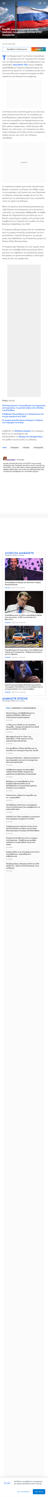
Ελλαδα (7, 587)
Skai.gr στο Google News (31, 437)
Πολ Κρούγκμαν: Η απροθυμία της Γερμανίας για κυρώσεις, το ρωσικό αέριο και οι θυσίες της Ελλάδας (23, 408)
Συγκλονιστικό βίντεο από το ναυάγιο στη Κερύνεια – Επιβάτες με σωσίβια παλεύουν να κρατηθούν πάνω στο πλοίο (21, 841)
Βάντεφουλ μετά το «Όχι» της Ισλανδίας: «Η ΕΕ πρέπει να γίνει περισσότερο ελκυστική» (19, 739)
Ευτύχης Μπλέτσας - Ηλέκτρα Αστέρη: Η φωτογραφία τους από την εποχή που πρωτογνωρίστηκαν (23, 760)
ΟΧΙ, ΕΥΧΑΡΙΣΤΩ (23, 1492)
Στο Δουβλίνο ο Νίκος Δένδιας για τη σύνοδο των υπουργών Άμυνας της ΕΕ (22, 749)
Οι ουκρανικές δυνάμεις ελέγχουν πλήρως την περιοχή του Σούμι (22, 421)
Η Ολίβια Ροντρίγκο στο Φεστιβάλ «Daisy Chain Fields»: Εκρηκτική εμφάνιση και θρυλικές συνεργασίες (21, 772)
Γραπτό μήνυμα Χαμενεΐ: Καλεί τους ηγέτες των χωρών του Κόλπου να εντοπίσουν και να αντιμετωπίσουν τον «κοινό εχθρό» (24, 687)
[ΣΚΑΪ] (24, 3)
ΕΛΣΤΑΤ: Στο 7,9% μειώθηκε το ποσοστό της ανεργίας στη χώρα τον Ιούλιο (23, 818)
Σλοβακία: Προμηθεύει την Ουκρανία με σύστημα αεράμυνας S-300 (23, 415)
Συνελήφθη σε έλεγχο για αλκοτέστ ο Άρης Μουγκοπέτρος (23, 583)
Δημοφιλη (16, 708)
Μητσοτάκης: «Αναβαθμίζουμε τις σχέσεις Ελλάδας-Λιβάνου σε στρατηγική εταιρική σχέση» (20, 715)
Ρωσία (26, 447)
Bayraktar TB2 (20, 65)
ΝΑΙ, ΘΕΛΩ (39, 1492)
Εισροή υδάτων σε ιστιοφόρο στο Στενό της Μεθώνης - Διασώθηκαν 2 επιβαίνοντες (22, 854)
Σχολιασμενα (29, 708)
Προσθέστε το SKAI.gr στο (24, 49)
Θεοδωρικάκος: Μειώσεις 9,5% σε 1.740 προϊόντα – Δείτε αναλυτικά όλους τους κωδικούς (22, 866)
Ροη (8, 708)
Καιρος (39, 3)
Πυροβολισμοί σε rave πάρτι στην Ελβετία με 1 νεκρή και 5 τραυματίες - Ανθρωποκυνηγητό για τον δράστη (24, 652)
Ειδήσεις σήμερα (23, 431)
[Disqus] (24, 483)
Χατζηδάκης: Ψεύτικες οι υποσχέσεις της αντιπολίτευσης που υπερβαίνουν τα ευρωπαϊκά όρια (23, 807)
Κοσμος (8, 622)
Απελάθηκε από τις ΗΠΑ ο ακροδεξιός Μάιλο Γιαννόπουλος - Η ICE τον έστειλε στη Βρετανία (23, 617)
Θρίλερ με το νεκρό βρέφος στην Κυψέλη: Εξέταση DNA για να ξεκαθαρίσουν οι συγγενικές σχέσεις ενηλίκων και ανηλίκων (21, 785)
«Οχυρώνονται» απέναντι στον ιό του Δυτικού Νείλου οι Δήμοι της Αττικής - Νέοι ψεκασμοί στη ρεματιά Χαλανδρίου (22, 829)
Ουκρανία (39, 447)
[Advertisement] (24, 535)
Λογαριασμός (44, 3)
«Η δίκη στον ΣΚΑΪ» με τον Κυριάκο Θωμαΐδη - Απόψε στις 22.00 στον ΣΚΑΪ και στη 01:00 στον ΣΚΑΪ (22, 727)
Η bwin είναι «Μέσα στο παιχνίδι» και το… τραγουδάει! (21, 796)
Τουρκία (15, 447)
